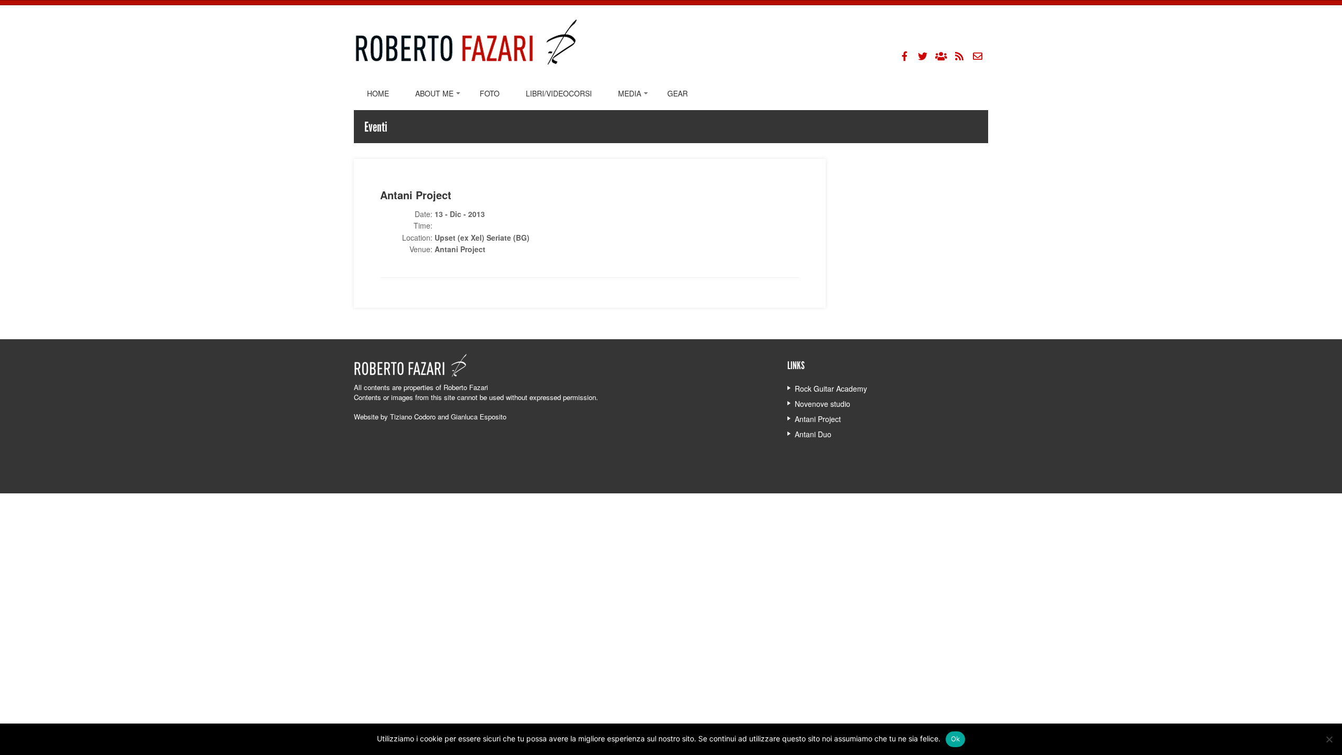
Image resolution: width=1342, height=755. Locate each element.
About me (434, 93)
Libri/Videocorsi (559, 93)
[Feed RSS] (959, 56)
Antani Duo (813, 434)
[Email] (978, 56)
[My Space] (941, 56)
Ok (955, 739)
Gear (677, 93)
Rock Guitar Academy (831, 388)
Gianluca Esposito (478, 417)
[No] (1329, 739)
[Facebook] (904, 56)
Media (629, 93)
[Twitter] (922, 56)
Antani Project (818, 419)
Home (378, 93)
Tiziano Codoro (413, 417)
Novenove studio (822, 403)
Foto (490, 93)
